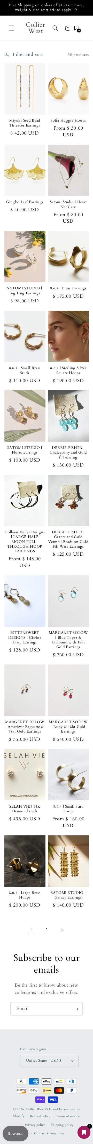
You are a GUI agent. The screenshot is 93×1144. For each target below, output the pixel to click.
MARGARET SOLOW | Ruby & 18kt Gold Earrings (68, 727)
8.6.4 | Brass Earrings (68, 288)
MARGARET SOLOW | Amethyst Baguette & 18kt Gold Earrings (24, 727)
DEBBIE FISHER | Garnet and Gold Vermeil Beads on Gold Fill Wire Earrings (68, 539)
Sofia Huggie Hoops (68, 120)
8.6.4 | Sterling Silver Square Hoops (68, 370)
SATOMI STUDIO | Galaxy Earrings (68, 895)
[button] (11, 28)
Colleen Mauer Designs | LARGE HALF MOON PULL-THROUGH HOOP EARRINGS (25, 542)
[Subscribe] (76, 1009)
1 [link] (31, 930)
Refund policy (40, 1116)
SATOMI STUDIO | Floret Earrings (24, 450)
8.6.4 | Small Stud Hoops (68, 809)
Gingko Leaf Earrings (24, 202)
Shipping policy (62, 1125)
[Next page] (62, 930)
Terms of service (68, 1116)
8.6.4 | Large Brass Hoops (25, 895)
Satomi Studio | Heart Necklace (68, 204)
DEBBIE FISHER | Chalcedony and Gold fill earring (68, 452)
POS (48, 1109)
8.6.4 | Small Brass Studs (25, 370)
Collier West (35, 1109)
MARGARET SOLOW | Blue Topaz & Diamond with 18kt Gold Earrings (68, 639)
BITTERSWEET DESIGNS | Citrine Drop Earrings (24, 637)
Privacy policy (35, 1125)
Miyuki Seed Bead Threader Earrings (24, 123)
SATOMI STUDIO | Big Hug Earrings (24, 290)
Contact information (49, 1133)
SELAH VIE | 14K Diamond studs (24, 809)
